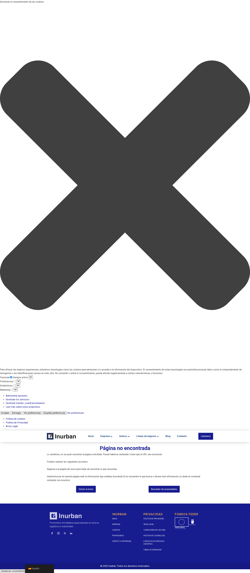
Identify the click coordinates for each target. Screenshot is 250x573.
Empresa (105, 436)
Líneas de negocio (146, 436)
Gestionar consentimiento (14, 571)
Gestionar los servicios (17, 399)
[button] (125, 186)
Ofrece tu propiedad (121, 541)
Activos (123, 436)
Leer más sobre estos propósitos (23, 406)
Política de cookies (15, 418)
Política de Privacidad (17, 422)
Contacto (182, 436)
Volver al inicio (86, 489)
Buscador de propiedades (164, 489)
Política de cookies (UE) (154, 536)
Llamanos (206, 436)
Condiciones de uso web (155, 530)
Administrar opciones (16, 395)
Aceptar (5, 413)
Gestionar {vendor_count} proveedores (25, 403)
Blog (168, 436)
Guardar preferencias (54, 413)
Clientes (116, 530)
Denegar (16, 413)
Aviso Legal (12, 426)
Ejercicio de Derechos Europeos (154, 542)
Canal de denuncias (152, 550)
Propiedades (118, 536)
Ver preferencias (32, 413)
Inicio (91, 436)
